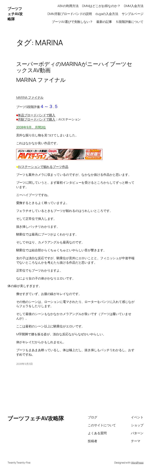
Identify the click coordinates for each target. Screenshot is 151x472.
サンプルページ (132, 14)
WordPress (137, 462)
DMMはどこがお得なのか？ (101, 6)
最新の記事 (104, 22)
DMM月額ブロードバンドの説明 (70, 14)
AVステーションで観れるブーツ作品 (43, 167)
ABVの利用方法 (67, 6)
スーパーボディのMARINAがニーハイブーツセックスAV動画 (74, 67)
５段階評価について (129, 22)
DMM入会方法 (133, 6)
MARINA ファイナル (30, 97)
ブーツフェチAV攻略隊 (15, 13)
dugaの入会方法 (106, 14)
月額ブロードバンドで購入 (36, 119)
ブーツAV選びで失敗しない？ (72, 22)
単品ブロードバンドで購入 (36, 115)
